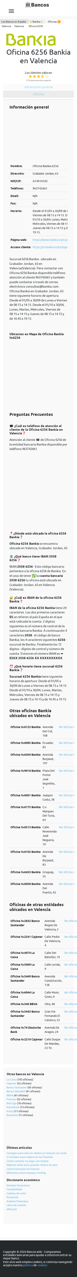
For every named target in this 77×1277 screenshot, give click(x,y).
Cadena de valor (16, 1193)
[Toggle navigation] (11, 11)
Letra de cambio (16, 1205)
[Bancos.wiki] (37, 5)
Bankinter (12, 1115)
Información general (38, 87)
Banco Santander (17, 1087)
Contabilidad (14, 1189)
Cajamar (11, 1083)
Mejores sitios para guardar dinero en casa (32, 1164)
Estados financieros (18, 1185)
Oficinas (38, 94)
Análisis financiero (17, 1201)
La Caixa (12, 1079)
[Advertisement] (38, 136)
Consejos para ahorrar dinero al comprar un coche (37, 1153)
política (28, 1265)
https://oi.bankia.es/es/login (51, 247)
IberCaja (11, 1103)
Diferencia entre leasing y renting (26, 1172)
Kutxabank (13, 1107)
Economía (12, 1197)
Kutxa (10, 1111)
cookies (42, 1265)
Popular (11, 1099)
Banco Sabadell (16, 1091)
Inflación (12, 1209)
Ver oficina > (67, 727)
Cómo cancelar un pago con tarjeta (27, 1161)
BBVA (10, 1095)
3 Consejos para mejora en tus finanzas (30, 1157)
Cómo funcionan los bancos (23, 1168)
